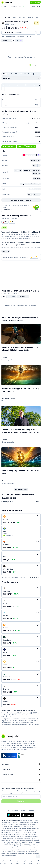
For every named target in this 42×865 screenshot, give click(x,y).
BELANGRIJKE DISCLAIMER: (10, 820)
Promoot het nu (33, 577)
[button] (35, 160)
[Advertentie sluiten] (37, 529)
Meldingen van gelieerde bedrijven (11, 293)
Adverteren (6, 209)
